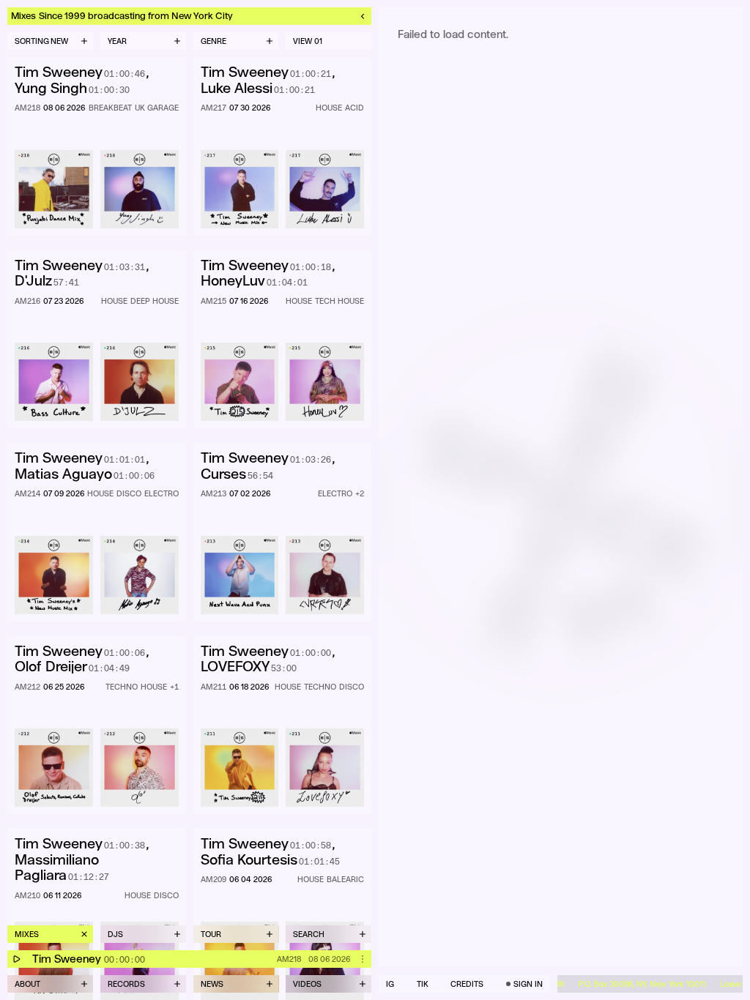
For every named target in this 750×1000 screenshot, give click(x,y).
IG (390, 984)
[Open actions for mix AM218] (362, 959)
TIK (422, 984)
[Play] (16, 959)
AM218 (289, 959)
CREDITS (466, 984)
